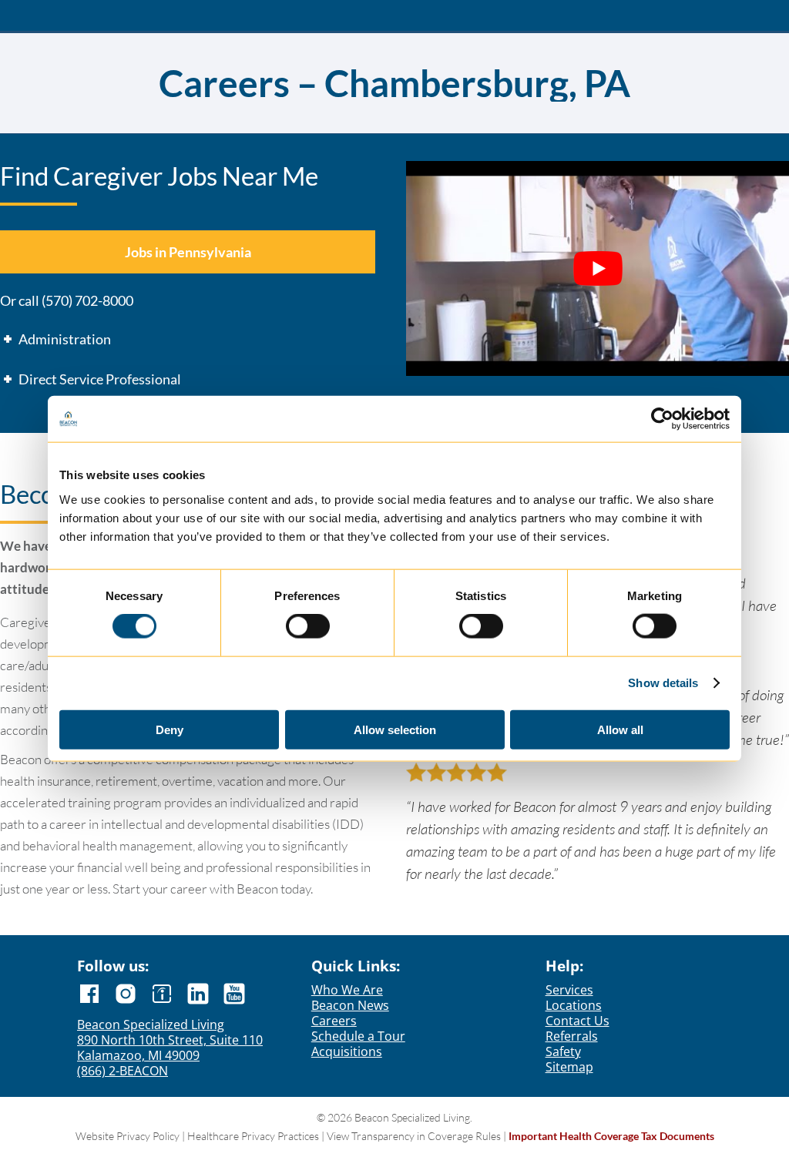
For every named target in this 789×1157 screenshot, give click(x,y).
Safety (563, 1051)
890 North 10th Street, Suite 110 (170, 1039)
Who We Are (347, 989)
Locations (574, 1005)
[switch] (308, 627)
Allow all (620, 729)
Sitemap (569, 1066)
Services (569, 989)
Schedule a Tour (358, 1036)
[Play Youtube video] (597, 268)
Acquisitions (346, 1051)
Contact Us (577, 1020)
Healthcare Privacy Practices (253, 1135)
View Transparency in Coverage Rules (414, 1135)
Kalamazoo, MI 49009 (138, 1055)
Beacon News (350, 1005)
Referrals (572, 1036)
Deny (169, 729)
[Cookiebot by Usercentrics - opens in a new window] (662, 419)
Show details (663, 682)
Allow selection (395, 729)
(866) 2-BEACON (122, 1070)
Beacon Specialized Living (150, 1024)
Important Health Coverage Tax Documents (611, 1135)
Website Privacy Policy (128, 1135)
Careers (334, 1020)
